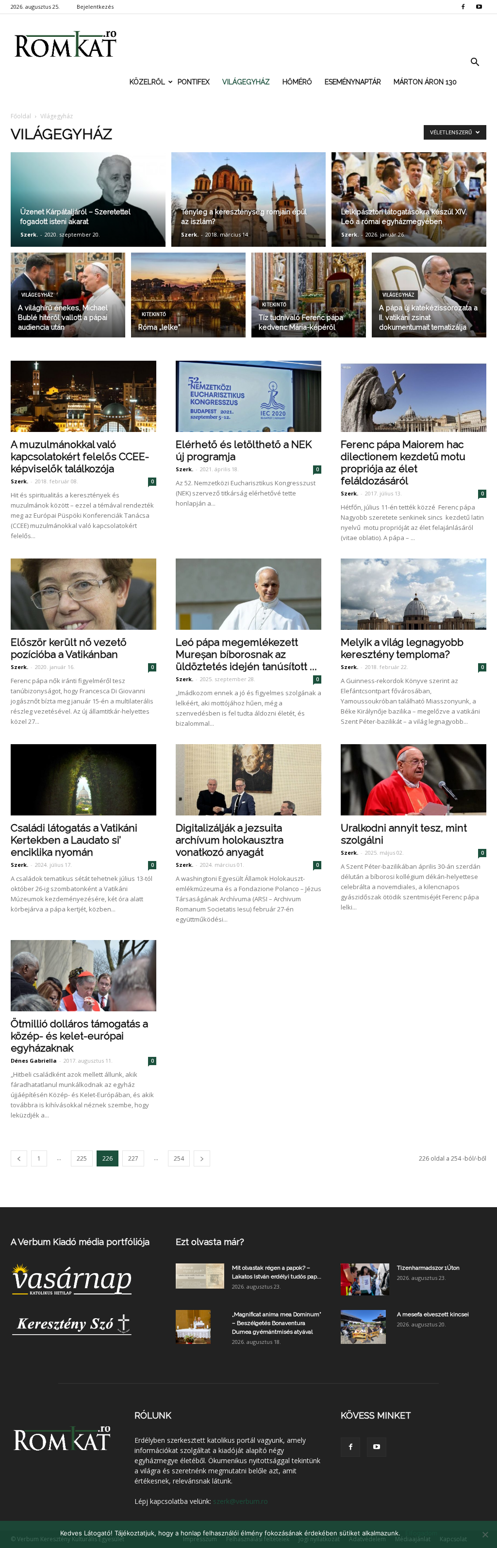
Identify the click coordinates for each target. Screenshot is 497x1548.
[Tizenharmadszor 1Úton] (365, 1279)
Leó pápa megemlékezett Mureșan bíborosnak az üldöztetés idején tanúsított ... (246, 654)
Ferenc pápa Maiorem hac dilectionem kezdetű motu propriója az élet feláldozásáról (403, 462)
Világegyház (246, 82)
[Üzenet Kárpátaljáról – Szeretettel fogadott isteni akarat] (88, 200)
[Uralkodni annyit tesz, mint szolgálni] (413, 779)
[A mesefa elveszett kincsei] (363, 1327)
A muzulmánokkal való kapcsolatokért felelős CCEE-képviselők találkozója (80, 456)
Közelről (147, 82)
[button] (474, 62)
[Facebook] (463, 7)
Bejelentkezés (95, 6)
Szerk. (29, 234)
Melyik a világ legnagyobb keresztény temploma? (402, 648)
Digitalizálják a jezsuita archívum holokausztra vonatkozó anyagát (229, 840)
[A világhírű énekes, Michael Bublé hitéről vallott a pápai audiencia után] (68, 295)
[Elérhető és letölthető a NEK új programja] (248, 396)
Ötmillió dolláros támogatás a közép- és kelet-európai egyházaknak (79, 1036)
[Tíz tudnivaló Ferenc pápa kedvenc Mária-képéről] (308, 295)
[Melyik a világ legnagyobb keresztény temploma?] (413, 594)
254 (179, 1158)
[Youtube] (479, 7)
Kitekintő (154, 314)
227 (133, 1158)
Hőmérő (297, 82)
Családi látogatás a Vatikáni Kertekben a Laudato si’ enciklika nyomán (74, 840)
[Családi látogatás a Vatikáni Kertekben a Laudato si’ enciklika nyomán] (83, 779)
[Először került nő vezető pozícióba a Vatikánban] (83, 594)
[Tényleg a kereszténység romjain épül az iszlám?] (248, 200)
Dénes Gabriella (34, 1060)
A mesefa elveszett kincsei (433, 1314)
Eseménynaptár (353, 82)
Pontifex (194, 82)
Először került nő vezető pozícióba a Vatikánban (69, 648)
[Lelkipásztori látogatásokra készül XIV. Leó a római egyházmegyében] (408, 200)
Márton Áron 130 (425, 82)
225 (82, 1158)
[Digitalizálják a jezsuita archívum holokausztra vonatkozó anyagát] (248, 779)
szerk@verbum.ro (240, 1501)
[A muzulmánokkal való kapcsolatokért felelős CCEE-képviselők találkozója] (83, 396)
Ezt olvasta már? (210, 1242)
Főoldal (21, 116)
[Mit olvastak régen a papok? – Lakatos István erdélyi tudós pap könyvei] (200, 1276)
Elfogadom (421, 1533)
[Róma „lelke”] (188, 295)
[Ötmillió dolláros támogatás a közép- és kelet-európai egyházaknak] (83, 975)
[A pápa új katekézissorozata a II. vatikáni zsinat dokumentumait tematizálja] (429, 295)
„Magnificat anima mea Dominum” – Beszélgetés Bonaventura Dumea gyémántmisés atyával (276, 1323)
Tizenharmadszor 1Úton (428, 1267)
